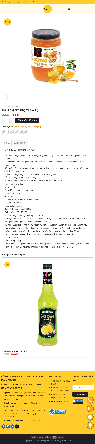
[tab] (7, 143)
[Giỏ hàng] (69, 9)
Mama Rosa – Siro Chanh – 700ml (17, 351)
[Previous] (3, 362)
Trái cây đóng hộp (34, 127)
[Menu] (3, 9)
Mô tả (7, 143)
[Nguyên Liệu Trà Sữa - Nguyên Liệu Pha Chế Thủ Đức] (47, 9)
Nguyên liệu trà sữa (20, 106)
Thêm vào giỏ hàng (27, 120)
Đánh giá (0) (20, 143)
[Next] (11, 96)
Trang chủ (6, 106)
